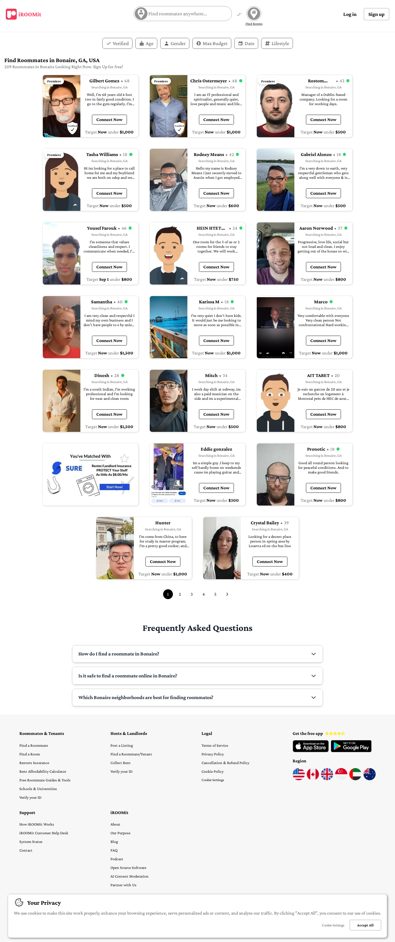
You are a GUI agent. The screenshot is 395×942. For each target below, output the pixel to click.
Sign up (376, 14)
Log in (350, 14)
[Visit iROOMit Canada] (313, 778)
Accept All (365, 925)
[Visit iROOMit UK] (327, 778)
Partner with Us (123, 884)
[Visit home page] (23, 14)
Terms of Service (215, 745)
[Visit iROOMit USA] (299, 778)
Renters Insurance (34, 762)
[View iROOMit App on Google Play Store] (351, 750)
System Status (31, 841)
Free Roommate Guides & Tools (45, 780)
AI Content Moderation (129, 876)
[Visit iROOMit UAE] (355, 778)
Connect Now (109, 119)
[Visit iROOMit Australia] (369, 778)
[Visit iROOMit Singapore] (341, 778)
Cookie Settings (213, 780)
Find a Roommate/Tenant (131, 754)
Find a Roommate (33, 745)
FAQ (113, 850)
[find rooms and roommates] (239, 15)
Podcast (116, 858)
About (115, 824)
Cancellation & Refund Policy (225, 762)
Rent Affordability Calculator (42, 771)
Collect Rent (120, 762)
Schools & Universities (38, 788)
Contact (25, 850)
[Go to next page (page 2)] (227, 594)
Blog (114, 841)
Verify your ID (30, 797)
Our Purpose (120, 832)
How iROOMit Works (36, 824)
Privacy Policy (213, 754)
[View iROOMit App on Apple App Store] (311, 750)
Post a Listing (121, 745)
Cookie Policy (213, 771)
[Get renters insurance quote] (90, 474)
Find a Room (29, 754)
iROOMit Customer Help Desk (43, 832)
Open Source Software (128, 867)
